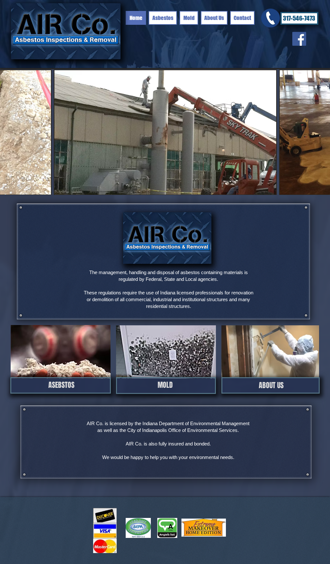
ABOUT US (271, 385)
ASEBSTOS (61, 385)
